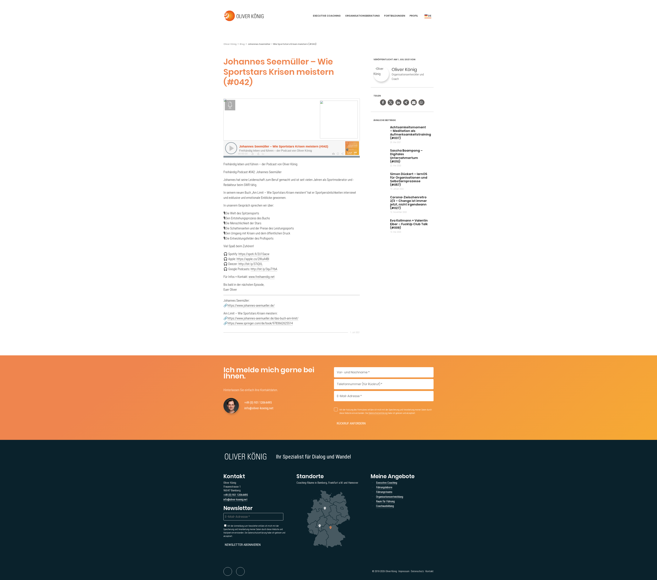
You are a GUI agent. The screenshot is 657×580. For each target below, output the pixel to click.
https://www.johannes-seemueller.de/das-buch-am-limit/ (263, 318)
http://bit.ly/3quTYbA (264, 269)
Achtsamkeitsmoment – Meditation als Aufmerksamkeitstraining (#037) (410, 132)
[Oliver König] (244, 16)
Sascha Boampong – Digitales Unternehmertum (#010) (406, 156)
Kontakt (430, 571)
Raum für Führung (385, 501)
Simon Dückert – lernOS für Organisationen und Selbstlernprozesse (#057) (408, 179)
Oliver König (230, 44)
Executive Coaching (327, 15)
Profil (414, 15)
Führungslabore (384, 487)
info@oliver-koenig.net (258, 408)
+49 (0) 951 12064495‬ (258, 402)
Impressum (403, 571)
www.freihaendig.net (262, 277)
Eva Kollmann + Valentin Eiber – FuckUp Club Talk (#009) (409, 224)
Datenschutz (417, 571)
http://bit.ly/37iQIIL (251, 264)
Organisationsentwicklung (389, 496)
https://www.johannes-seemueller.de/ (251, 305)
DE (429, 15)
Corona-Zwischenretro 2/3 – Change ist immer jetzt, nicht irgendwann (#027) (408, 202)
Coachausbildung (385, 506)
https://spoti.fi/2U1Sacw (254, 254)
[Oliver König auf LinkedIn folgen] (227, 571)
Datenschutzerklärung (378, 413)
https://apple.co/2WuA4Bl (253, 259)
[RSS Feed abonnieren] (240, 571)
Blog (242, 44)
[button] (383, 102)
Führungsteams (384, 492)
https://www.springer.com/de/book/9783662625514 (260, 323)
